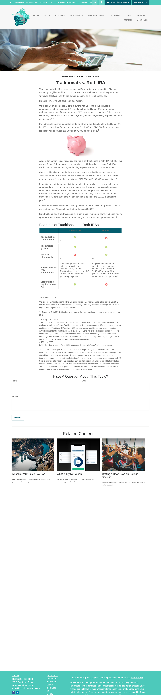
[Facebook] (101, 2)
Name (14, 381)
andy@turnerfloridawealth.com (80, 2)
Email (84, 381)
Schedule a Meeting (119, 2)
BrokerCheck (137, 678)
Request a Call (141, 2)
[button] (36, 15)
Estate (50, 685)
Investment (52, 682)
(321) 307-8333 (59, 2)
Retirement (52, 678)
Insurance (51, 688)
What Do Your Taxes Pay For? (29, 474)
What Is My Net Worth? (70, 474)
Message (16, 396)
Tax (48, 691)
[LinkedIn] (94, 2)
